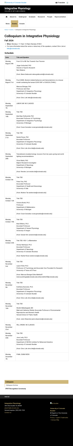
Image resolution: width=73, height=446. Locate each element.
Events (14, 24)
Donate (22, 24)
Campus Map (55, 420)
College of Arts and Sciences (15, 11)
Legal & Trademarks (62, 417)
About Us (13, 17)
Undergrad (22, 17)
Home (6, 29)
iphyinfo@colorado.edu (12, 408)
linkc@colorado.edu (13, 48)
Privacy (52, 417)
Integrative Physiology (17, 8)
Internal (7, 396)
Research (41, 17)
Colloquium (9, 382)
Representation (60, 17)
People (49, 17)
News (8, 24)
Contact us (8, 412)
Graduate (32, 17)
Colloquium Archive (12, 385)
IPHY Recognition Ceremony (16, 389)
